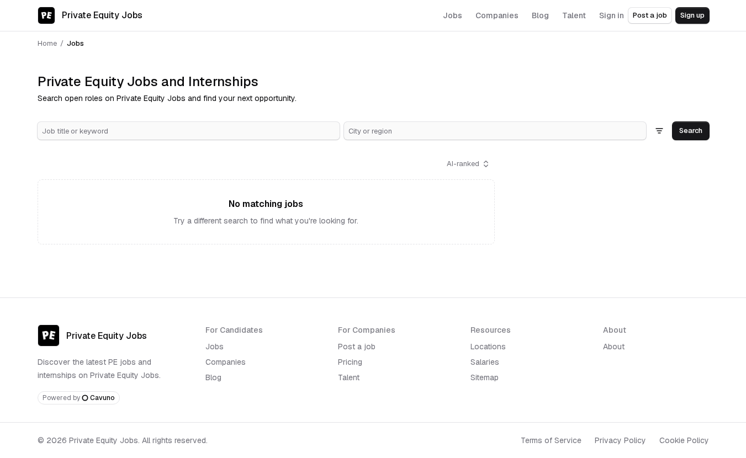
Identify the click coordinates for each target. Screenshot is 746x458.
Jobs (214, 347)
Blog (213, 377)
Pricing (350, 362)
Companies (225, 362)
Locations (488, 347)
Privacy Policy (620, 440)
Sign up (692, 15)
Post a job (650, 15)
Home (47, 43)
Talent (348, 377)
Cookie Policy (684, 440)
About (614, 347)
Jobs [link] (75, 43)
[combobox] (189, 131)
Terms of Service (551, 440)
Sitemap (484, 377)
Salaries (484, 362)
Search (690, 130)
